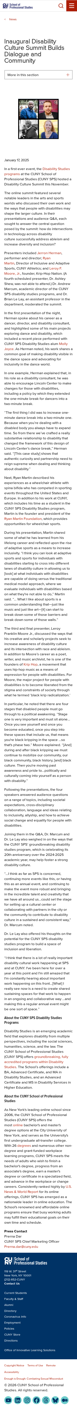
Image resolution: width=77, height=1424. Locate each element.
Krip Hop (31, 664)
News (13, 19)
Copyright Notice (14, 1365)
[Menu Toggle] (71, 5)
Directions (11, 1340)
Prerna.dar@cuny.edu (21, 1246)
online (18, 1125)
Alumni (8, 1305)
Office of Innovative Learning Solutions (29, 1350)
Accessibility (11, 1372)
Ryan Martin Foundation (23, 518)
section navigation (68, 75)
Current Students (15, 1293)
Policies (9, 1328)
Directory (10, 1311)
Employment (12, 1322)
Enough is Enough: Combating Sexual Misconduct (33, 1378)
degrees (24, 1145)
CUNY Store (12, 1334)
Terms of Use (35, 1365)
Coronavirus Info (15, 1316)
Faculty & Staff (13, 1299)
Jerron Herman (49, 253)
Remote (51, 1365)
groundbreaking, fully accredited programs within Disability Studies (36, 1061)
